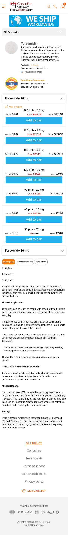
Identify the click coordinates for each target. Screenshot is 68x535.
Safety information (25, 262)
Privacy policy (34, 481)
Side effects (41, 262)
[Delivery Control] (34, 21)
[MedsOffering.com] (22, 6)
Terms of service (34, 466)
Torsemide (28, 43)
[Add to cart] (34, 120)
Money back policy (34, 473)
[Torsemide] (11, 47)
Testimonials (34, 458)
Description (8, 262)
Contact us (34, 450)
